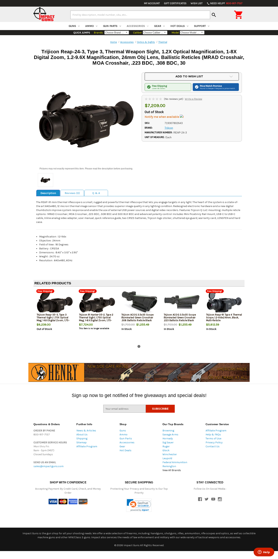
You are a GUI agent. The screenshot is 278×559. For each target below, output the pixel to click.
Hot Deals (177, 26)
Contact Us (213, 446)
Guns (72, 26)
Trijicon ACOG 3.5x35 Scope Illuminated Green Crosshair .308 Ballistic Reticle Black (137, 317)
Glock (165, 450)
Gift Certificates (175, 3)
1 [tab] (138, 346)
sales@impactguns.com (48, 466)
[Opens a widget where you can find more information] (263, 552)
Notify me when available (162, 117)
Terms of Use (213, 438)
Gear (157, 26)
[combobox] (140, 15)
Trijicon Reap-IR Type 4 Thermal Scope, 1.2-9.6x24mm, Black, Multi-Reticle (224, 317)
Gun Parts (110, 26)
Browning (168, 430)
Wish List (197, 3)
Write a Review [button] (193, 99)
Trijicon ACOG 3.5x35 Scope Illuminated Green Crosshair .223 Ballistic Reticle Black (180, 317)
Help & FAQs (213, 434)
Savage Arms (170, 434)
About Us (82, 434)
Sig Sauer (168, 442)
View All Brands (171, 470)
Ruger (166, 446)
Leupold (167, 458)
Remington (169, 466)
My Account (152, 3)
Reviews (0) (72, 193)
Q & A (96, 193)
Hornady (167, 438)
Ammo (89, 26)
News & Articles (86, 430)
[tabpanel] (54, 316)
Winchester (169, 454)
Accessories (136, 26)
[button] (138, 505)
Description (48, 193)
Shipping (81, 438)
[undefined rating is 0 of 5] (154, 99)
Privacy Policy (214, 442)
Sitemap (81, 442)
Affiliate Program (86, 446)
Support (200, 26)
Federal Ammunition (174, 462)
